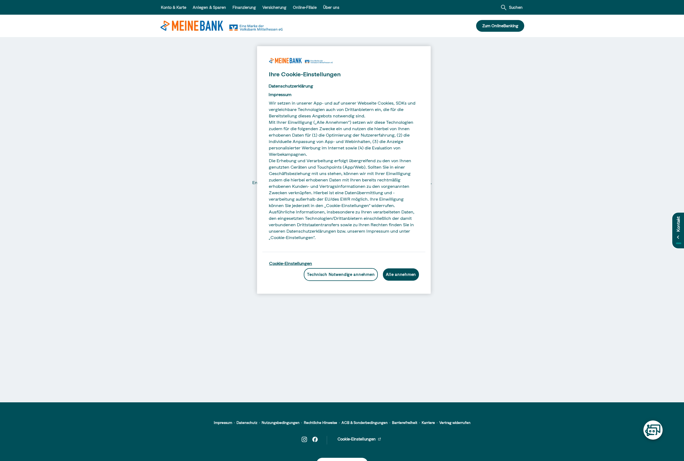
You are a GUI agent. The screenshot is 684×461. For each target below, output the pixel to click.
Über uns (331, 7)
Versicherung (274, 7)
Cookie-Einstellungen (290, 263)
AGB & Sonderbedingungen (364, 422)
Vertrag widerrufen (455, 422)
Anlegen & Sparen (209, 7)
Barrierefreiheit (404, 422)
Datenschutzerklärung (291, 86)
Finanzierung (244, 7)
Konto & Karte (173, 7)
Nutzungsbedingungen (281, 422)
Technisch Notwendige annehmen (341, 274)
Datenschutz (246, 422)
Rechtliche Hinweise (320, 422)
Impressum (223, 422)
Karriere (428, 422)
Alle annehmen (401, 274)
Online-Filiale (305, 7)
